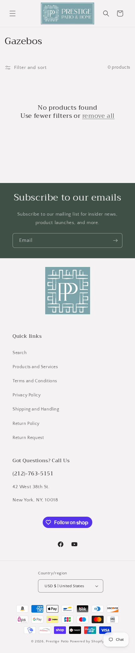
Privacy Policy (26, 395)
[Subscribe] (115, 240)
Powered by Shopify (87, 641)
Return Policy (26, 423)
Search (20, 352)
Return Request (28, 437)
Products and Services (35, 366)
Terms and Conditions (35, 381)
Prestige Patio (58, 641)
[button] (12, 13)
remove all (98, 116)
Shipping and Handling (36, 409)
